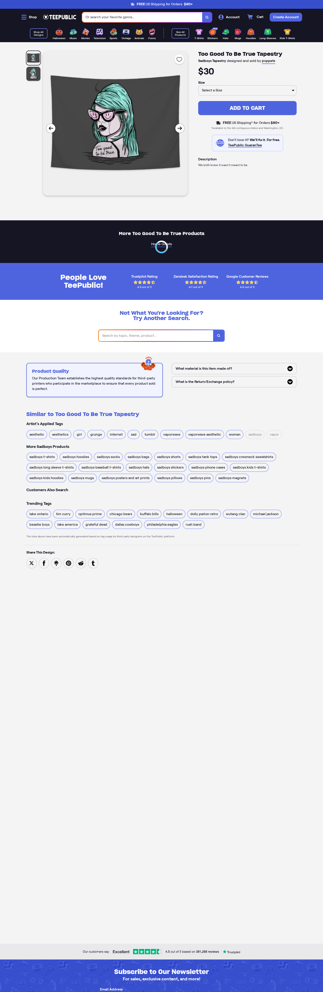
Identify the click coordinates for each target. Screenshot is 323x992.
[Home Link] (59, 17)
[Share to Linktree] (56, 563)
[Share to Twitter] (31, 563)
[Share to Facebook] (44, 563)
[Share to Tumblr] (93, 563)
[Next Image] (180, 128)
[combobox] (142, 17)
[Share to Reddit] (81, 563)
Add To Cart (247, 108)
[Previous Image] (51, 128)
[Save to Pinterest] (68, 563)
